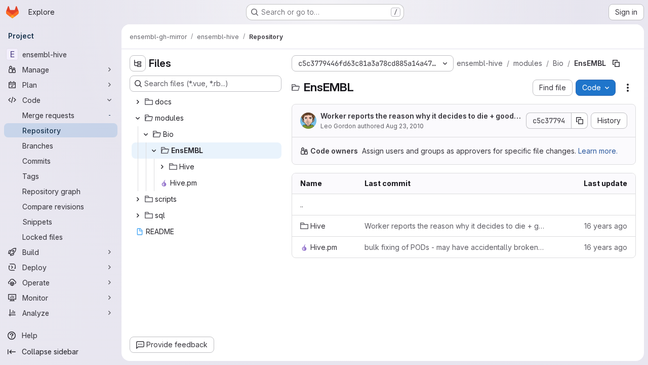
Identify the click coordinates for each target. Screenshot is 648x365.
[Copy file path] (616, 63)
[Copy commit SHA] (580, 121)
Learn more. (598, 151)
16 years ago (605, 226)
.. (301, 204)
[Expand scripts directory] (138, 199)
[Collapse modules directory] (138, 118)
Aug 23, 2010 (405, 126)
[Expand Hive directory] (162, 167)
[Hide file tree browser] (138, 63)
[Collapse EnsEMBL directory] (154, 150)
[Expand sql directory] (138, 215)
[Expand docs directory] (138, 102)
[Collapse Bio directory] (146, 134)
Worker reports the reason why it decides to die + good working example (417, 116)
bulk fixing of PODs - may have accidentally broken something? (454, 247)
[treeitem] (206, 102)
